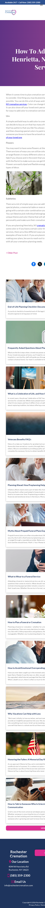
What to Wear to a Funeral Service (24, 576)
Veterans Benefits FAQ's (19, 439)
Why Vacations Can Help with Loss (24, 713)
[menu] (41, 5)
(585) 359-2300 (33, 2)
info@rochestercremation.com (18, 885)
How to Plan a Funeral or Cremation (24, 622)
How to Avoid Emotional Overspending (26, 668)
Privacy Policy (34, 905)
